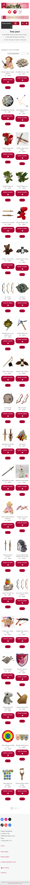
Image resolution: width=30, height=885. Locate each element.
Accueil (6, 39)
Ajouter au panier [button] (8, 79)
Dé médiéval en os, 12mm (22, 72)
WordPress (20, 883)
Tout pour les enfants (14, 39)
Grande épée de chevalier (7, 222)
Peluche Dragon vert (8, 186)
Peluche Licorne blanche (22, 480)
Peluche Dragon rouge (22, 222)
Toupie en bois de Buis (22, 707)
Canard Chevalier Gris (8, 593)
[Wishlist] (9, 12)
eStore (9, 883)
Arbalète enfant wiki (22, 333)
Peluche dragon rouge (7, 148)
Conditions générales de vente (8, 862)
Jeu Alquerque (7, 407)
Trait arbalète (22, 444)
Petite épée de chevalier (8, 444)
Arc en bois (8, 297)
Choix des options (8, 303)
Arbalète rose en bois (22, 517)
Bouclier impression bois (22, 745)
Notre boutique (4, 851)
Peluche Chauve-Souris (22, 371)
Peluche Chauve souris (8, 259)
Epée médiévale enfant (8, 480)
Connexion (3, 872)
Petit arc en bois (22, 407)
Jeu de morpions (8, 669)
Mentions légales (5, 856)
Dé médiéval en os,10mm (7, 110)
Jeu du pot (22, 297)
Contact (3, 845)
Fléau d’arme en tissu (7, 371)
